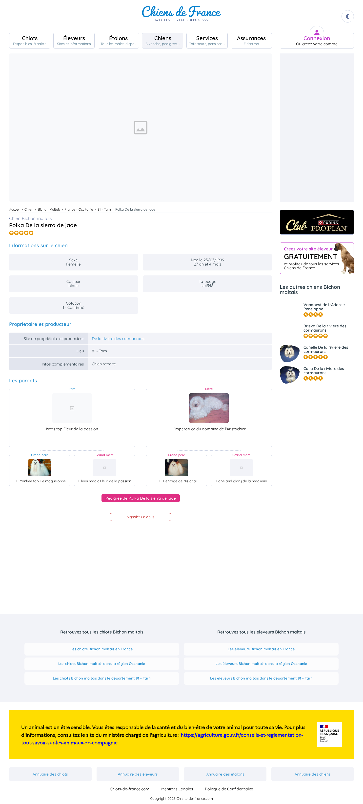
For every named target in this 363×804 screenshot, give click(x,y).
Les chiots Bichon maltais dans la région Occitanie (101, 663)
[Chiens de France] (181, 16)
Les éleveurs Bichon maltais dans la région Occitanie (261, 663)
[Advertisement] (317, 127)
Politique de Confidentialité (229, 788)
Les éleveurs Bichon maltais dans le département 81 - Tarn (261, 678)
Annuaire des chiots (50, 774)
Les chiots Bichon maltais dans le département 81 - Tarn (102, 678)
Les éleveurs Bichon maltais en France (261, 649)
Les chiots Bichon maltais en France (101, 649)
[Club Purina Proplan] (317, 222)
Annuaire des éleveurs (138, 774)
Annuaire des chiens (313, 774)
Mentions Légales (177, 788)
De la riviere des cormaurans (118, 338)
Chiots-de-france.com (129, 788)
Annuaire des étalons (225, 774)
